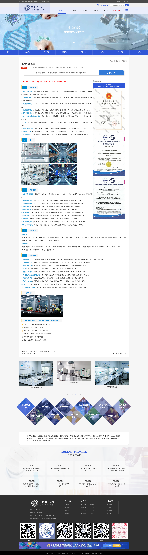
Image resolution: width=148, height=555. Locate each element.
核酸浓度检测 (122, 353)
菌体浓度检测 (31, 353)
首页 (111, 61)
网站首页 (62, 10)
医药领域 (64, 52)
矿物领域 (46, 52)
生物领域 (101, 52)
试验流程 (105, 10)
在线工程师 (116, 10)
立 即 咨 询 (110, 73)
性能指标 (91, 514)
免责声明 (67, 514)
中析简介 (67, 504)
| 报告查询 (99, 553)
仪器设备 (67, 510)
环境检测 (83, 52)
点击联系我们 (109, 84)
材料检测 (83, 507)
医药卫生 (83, 514)
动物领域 (120, 52)
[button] (67, 394)
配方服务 (83, 504)
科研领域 (117, 61)
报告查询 (119, 1)
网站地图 (126, 1)
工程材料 (9, 52)
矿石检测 (91, 507)
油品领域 (27, 52)
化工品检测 (84, 510)
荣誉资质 (67, 507)
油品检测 (93, 510)
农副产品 (91, 504)
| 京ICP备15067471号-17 (74, 553)
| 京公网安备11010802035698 (89, 553)
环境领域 (109, 504)
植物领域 (138, 52)
